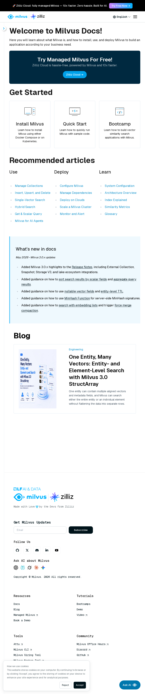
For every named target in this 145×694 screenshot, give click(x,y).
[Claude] (36, 567)
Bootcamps (83, 604)
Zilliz (69, 506)
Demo (80, 609)
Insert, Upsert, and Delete (32, 193)
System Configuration (119, 186)
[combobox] (122, 17)
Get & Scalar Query (28, 214)
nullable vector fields (79, 291)
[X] (27, 550)
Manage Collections (29, 186)
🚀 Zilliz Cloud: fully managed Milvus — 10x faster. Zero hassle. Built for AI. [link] (59, 5)
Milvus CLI (21, 649)
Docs (17, 604)
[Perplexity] (22, 567)
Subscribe (81, 530)
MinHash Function (77, 298)
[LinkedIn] (47, 550)
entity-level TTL (112, 291)
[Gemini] (43, 567)
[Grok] (29, 567)
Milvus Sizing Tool (27, 655)
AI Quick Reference (27, 626)
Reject (65, 685)
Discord (82, 649)
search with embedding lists (78, 305)
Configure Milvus (71, 186)
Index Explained (116, 200)
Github (81, 655)
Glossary (111, 214)
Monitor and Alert (72, 214)
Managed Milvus (24, 615)
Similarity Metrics (117, 207)
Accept (80, 685)
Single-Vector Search (30, 200)
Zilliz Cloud (73, 74)
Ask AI (127, 685)
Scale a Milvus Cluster (76, 207)
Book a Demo (22, 620)
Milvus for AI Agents (29, 221)
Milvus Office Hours (91, 644)
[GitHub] (17, 550)
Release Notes (82, 267)
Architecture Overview (121, 193)
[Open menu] (135, 17)
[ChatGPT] (16, 567)
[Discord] (37, 550)
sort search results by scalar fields (83, 279)
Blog (17, 609)
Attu (17, 644)
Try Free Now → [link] (120, 5)
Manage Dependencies (76, 193)
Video (80, 615)
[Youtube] (56, 550)
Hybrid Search (25, 207)
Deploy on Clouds (72, 200)
